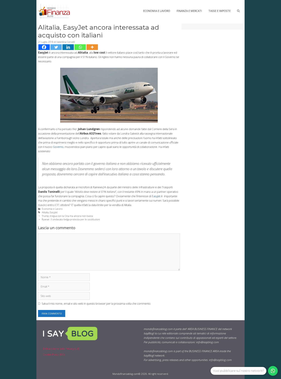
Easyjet (156, 196)
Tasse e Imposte (219, 11)
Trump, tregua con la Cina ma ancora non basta (67, 216)
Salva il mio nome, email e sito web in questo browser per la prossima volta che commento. (96, 303)
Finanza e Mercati (189, 11)
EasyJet (54, 212)
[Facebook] (44, 47)
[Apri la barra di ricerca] (238, 11)
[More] (92, 47)
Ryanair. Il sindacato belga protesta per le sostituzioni (71, 219)
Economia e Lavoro (156, 11)
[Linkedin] (68, 47)
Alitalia (45, 212)
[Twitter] (56, 47)
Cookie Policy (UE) (54, 354)
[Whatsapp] (80, 47)
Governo (58, 147)
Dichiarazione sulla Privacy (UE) (61, 349)
